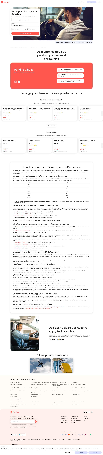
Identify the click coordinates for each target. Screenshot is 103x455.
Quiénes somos (64, 418)
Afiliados (73, 422)
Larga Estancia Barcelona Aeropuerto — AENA (25, 230)
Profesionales (74, 418)
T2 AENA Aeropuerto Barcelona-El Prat (80, 384)
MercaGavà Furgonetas (35, 394)
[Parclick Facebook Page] (89, 412)
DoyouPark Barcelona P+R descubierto (17, 391)
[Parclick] (5, 2)
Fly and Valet (17, 248)
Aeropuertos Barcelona (30, 47)
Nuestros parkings (64, 422)
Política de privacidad (66, 439)
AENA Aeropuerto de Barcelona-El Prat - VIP (60, 391)
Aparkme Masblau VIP (56, 387)
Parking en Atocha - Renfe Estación (59, 402)
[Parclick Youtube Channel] (92, 412)
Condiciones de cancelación (34, 439)
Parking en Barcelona (56, 404)
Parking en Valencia (35, 404)
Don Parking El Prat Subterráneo (37, 387)
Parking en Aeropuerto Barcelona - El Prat (18, 404)
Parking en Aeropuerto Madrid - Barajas (18, 402)
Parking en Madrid (13, 406)
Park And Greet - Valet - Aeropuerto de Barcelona (41, 382)
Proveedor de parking (76, 420)
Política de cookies (46, 439)
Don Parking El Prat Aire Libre (16, 384)
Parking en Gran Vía (35, 402)
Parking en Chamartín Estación (79, 402)
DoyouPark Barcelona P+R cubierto (79, 387)
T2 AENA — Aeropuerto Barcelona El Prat (23, 226)
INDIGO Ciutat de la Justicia (57, 394)
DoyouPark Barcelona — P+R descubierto (23, 213)
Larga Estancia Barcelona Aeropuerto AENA (81, 391)
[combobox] (26, 25)
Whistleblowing (76, 439)
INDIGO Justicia (13, 396)
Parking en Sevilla (76, 404)
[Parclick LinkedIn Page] (87, 412)
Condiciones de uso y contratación (18, 439)
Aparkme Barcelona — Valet (21, 249)
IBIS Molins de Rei (76, 394)
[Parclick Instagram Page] (84, 412)
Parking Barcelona (21, 47)
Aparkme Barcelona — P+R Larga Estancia (24, 215)
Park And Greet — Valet (20, 242)
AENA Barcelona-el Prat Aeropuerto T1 (59, 382)
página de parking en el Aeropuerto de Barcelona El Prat (38, 308)
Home (11, 47)
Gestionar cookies (56, 439)
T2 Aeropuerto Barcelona (41, 47)
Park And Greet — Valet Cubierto (22, 244)
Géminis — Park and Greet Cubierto (22, 246)
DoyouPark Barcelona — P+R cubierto (23, 211)
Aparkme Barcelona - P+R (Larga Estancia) (39, 384)
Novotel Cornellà (13, 394)
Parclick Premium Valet (20, 239)
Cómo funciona (64, 420)
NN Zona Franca (34, 396)
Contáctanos (86, 418)
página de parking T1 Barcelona (57, 307)
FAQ (84, 420)
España (15, 47)
